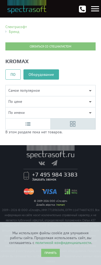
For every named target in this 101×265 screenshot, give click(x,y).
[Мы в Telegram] (57, 163)
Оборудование (41, 74)
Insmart (60, 204)
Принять (50, 253)
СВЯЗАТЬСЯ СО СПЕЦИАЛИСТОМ (50, 46)
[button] (28, 123)
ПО (13, 74)
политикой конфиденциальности (63, 242)
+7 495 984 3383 (55, 174)
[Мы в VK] (44, 163)
